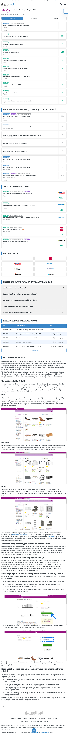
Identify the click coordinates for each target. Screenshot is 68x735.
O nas (55, 719)
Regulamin (41, 719)
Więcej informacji (52, 0)
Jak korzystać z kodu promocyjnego (31, 721)
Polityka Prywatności (29, 719)
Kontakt (49, 719)
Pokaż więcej (34, 350)
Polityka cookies (16, 719)
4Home (51, 537)
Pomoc (46, 721)
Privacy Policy (34, 732)
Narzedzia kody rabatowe (20, 535)
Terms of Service (44, 732)
